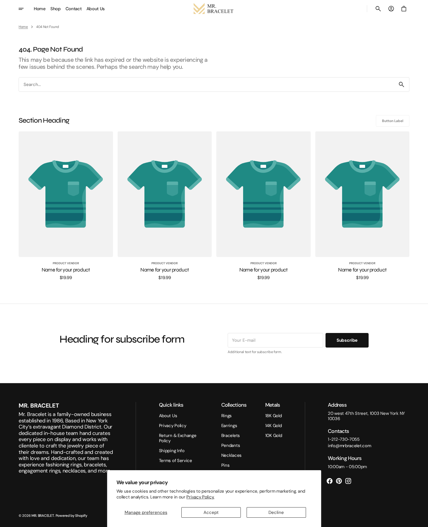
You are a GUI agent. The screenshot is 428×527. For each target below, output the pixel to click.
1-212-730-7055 (344, 439)
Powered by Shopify (71, 516)
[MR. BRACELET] (214, 8)
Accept (211, 512)
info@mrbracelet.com (349, 445)
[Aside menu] (25, 8)
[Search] (401, 84)
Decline (276, 512)
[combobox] (206, 84)
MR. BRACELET (42, 516)
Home (23, 27)
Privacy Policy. (200, 497)
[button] (378, 8)
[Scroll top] (421, 520)
